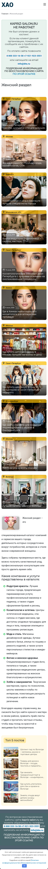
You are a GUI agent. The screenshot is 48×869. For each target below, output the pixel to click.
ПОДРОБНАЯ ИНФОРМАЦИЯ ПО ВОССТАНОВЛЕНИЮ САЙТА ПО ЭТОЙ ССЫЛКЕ (24, 837)
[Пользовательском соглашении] (33, 863)
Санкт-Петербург (13, 99)
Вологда (9, 477)
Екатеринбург (11, 401)
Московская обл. (13, 212)
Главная (4, 14)
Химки (8, 288)
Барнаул (9, 174)
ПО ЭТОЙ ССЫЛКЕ (24, 73)
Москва (9, 136)
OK (24, 866)
